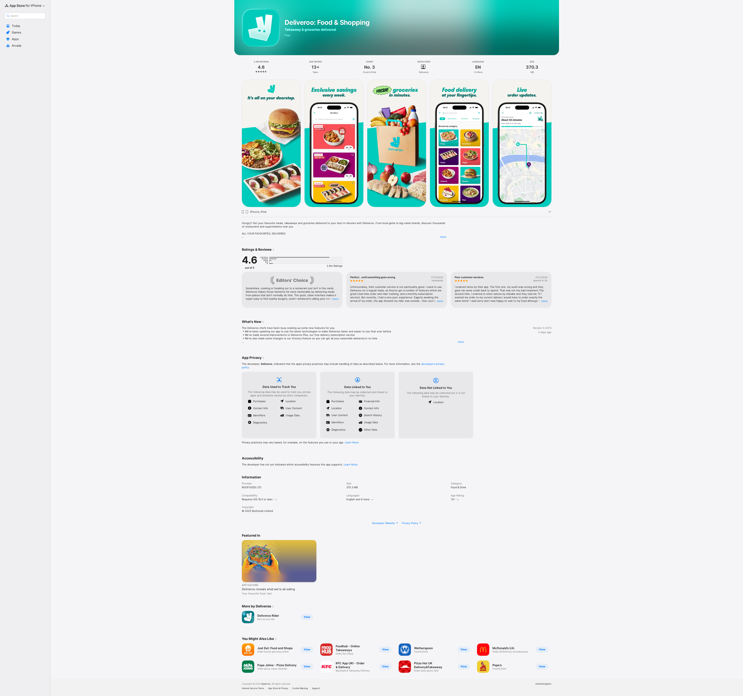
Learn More (352, 442)
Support (316, 688)
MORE (335, 298)
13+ (453, 499)
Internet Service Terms (253, 688)
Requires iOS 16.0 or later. (257, 499)
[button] (25, 26)
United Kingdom (543, 684)
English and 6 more (358, 499)
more (443, 236)
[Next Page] (555, 143)
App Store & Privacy (278, 688)
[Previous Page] (238, 143)
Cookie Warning (300, 688)
